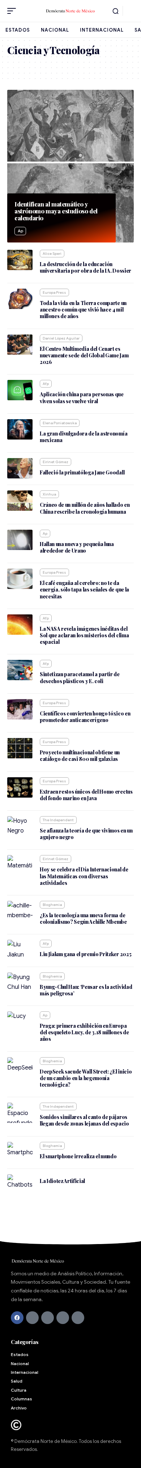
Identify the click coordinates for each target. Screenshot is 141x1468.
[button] (13, 11)
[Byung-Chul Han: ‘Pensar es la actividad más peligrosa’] (20, 982)
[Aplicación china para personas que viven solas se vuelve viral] (20, 390)
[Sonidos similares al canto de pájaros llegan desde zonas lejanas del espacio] (20, 1113)
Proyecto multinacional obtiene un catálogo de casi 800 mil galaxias (80, 755)
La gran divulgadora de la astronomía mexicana (83, 437)
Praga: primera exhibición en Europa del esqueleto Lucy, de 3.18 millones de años (84, 1032)
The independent (58, 820)
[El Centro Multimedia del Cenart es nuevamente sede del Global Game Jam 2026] (20, 344)
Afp (46, 383)
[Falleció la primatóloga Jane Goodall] (20, 468)
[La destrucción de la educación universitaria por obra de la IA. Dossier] (20, 260)
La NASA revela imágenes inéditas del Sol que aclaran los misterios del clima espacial (84, 635)
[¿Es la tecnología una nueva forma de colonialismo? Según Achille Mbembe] (20, 911)
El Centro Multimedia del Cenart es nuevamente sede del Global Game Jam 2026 (84, 355)
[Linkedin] (78, 1317)
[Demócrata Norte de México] (70, 11)
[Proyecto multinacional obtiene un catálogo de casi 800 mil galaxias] (20, 748)
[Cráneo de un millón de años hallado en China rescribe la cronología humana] (20, 500)
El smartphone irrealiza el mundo (78, 1156)
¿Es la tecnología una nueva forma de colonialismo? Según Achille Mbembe (83, 918)
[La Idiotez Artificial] (20, 1184)
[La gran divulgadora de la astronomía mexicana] (20, 429)
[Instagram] (62, 1317)
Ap (20, 230)
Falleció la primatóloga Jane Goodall (82, 472)
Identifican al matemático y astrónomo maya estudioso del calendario (56, 211)
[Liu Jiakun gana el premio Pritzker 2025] (20, 950)
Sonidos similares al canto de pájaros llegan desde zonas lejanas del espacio (84, 1120)
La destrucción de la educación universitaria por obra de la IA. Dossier (85, 267)
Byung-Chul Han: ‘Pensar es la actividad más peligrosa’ (86, 990)
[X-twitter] (32, 1317)
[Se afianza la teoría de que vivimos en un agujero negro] (20, 826)
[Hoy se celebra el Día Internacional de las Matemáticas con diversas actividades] (20, 865)
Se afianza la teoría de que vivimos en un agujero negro (86, 834)
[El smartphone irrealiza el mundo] (20, 1152)
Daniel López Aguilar (61, 338)
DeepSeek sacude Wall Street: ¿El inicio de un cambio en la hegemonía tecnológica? (86, 1078)
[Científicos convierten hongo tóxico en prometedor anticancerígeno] (20, 709)
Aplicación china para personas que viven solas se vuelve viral (82, 397)
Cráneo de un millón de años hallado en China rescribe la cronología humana (85, 508)
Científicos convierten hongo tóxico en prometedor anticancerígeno (85, 716)
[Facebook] (17, 1317)
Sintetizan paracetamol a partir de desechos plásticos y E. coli (80, 677)
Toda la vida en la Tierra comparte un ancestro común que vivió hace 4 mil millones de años (83, 310)
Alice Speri (52, 253)
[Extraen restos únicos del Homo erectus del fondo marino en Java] (20, 787)
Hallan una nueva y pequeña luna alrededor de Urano (77, 547)
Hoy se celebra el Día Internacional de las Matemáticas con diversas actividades (84, 876)
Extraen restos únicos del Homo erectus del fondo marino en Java (86, 795)
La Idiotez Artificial (62, 1181)
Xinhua (49, 494)
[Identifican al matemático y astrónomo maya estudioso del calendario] (70, 166)
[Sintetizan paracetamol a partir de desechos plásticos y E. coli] (20, 670)
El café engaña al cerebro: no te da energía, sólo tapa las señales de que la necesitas (84, 589)
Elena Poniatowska (60, 423)
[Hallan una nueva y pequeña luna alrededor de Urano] (20, 540)
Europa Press (54, 292)
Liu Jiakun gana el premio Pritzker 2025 (85, 954)
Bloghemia (52, 904)
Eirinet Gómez (55, 462)
